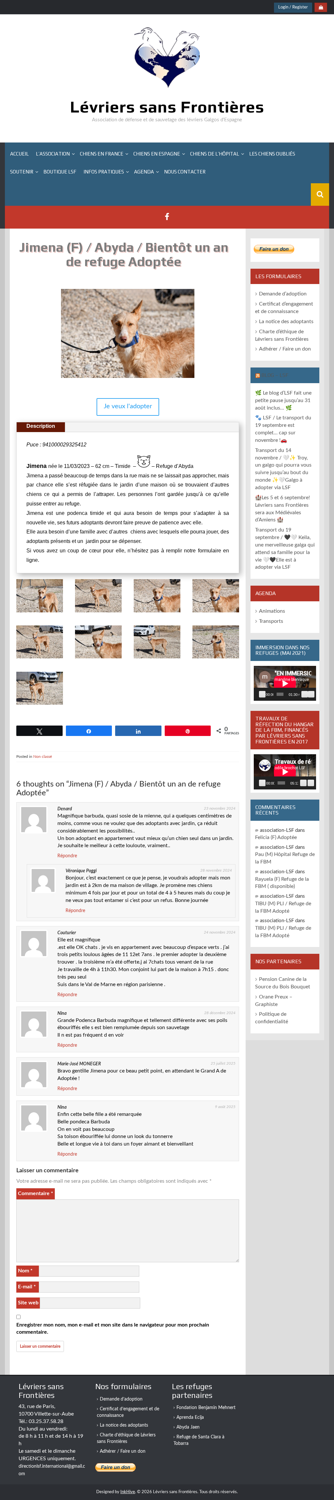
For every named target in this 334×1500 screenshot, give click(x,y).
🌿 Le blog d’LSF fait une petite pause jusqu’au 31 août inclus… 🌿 (283, 400)
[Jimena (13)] (215, 659)
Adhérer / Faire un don (285, 349)
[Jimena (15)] (39, 705)
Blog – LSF (274, 375)
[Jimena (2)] (98, 613)
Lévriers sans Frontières (167, 106)
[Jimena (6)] (39, 659)
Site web (28, 1302)
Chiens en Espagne (156, 154)
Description (40, 426)
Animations (272, 611)
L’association (53, 154)
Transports (271, 621)
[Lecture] (262, 694)
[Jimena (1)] (39, 613)
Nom (25, 1270)
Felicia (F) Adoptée (276, 837)
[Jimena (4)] (157, 613)
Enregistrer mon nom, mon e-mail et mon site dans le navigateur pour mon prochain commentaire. (112, 1328)
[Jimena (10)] (157, 659)
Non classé (42, 756)
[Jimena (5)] (215, 613)
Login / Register (293, 7)
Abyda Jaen (188, 1427)
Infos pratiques (104, 171)
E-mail (27, 1286)
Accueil (19, 154)
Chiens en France (101, 154)
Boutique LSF (59, 171)
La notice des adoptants (286, 321)
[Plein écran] (311, 694)
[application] (285, 683)
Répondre (67, 856)
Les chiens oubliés (272, 154)
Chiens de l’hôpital (214, 154)
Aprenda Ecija (190, 1417)
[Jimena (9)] (98, 659)
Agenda (144, 171)
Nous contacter (184, 171)
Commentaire (35, 1193)
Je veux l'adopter (128, 406)
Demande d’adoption (283, 293)
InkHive (127, 1492)
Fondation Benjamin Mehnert (205, 1407)
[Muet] (304, 694)
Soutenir (21, 171)
